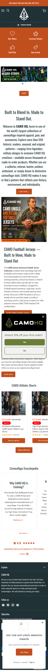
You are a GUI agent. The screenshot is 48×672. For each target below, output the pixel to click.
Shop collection (24, 450)
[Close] (43, 316)
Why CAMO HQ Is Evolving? (18, 485)
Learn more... (24, 191)
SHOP (24, 93)
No (24, 350)
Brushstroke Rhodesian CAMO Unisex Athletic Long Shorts (12, 429)
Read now (17, 520)
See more (23, 533)
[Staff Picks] (12, 49)
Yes (24, 342)
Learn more (8, 374)
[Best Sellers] (12, 36)
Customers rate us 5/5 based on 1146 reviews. (24, 549)
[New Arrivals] (35, 49)
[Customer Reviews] (35, 36)
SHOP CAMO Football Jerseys (18, 313)
